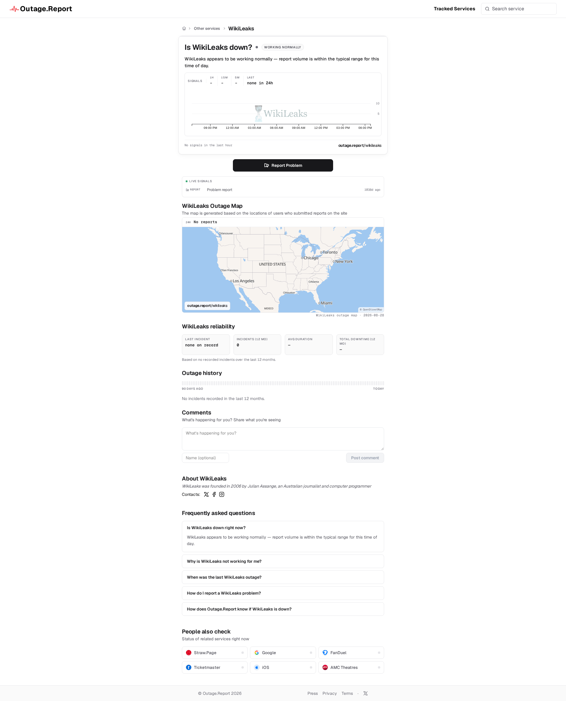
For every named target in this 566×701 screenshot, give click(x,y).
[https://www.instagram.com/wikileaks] (221, 494)
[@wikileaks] (206, 494)
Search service (508, 9)
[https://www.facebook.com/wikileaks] (214, 494)
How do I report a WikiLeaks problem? (224, 593)
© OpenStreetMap (371, 309)
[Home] (184, 28)
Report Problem (287, 165)
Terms (347, 693)
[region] (283, 269)
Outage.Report (46, 8)
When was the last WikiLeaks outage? (224, 577)
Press (312, 693)
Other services (207, 28)
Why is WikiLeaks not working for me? (224, 561)
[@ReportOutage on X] (365, 693)
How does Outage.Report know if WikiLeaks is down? (239, 609)
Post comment (365, 457)
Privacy (330, 693)
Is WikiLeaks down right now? (216, 527)
